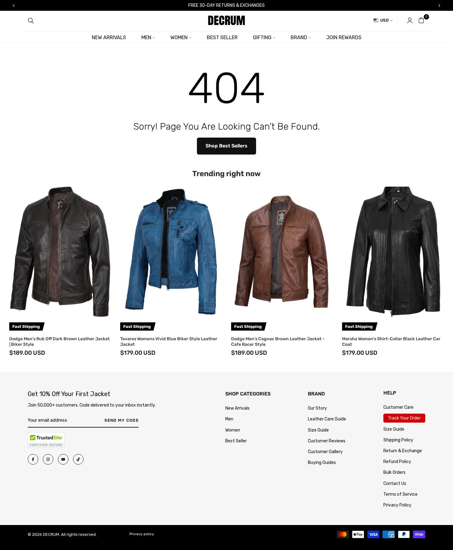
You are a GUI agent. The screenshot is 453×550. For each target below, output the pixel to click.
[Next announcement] (439, 5)
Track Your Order (404, 418)
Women (232, 430)
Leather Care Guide (327, 419)
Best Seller (236, 441)
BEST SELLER (222, 37)
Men (229, 419)
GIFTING (262, 37)
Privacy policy (141, 534)
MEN (146, 37)
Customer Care (398, 407)
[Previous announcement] (13, 5)
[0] (421, 20)
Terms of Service (400, 494)
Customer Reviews (326, 441)
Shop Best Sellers (226, 146)
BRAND (299, 37)
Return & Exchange (402, 450)
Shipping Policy (398, 440)
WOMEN (179, 37)
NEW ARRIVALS (109, 37)
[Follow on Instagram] (48, 459)
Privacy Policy (397, 505)
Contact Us (394, 483)
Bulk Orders (394, 472)
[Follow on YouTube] (63, 459)
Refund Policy (397, 461)
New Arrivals (237, 408)
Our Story (317, 408)
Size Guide (318, 430)
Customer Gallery (325, 451)
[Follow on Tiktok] (78, 459)
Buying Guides (322, 462)
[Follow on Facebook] (33, 459)
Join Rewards (343, 37)
